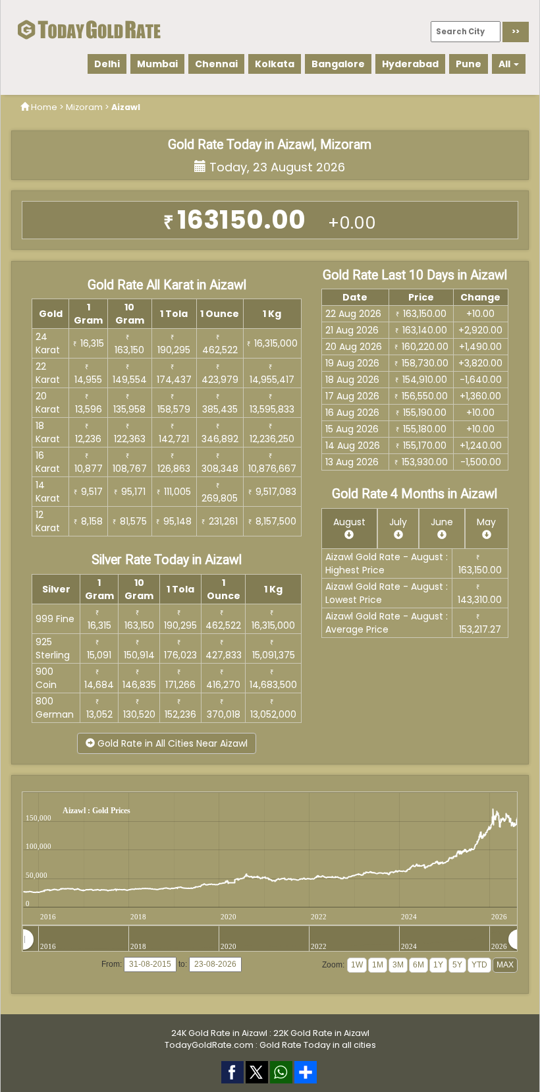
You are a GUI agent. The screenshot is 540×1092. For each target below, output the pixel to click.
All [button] (505, 64)
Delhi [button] (107, 64)
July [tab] (398, 522)
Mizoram (84, 107)
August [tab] (349, 522)
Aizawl (125, 107)
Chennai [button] (216, 64)
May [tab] (486, 522)
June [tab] (442, 522)
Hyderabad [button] (410, 64)
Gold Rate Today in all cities (317, 1044)
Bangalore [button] (338, 64)
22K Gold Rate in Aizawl (321, 1033)
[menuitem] (270, 940)
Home (44, 107)
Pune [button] (468, 64)
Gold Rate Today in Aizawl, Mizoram (269, 144)
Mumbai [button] (157, 64)
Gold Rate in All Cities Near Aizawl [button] (171, 743)
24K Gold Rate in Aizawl (219, 1033)
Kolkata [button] (274, 64)
